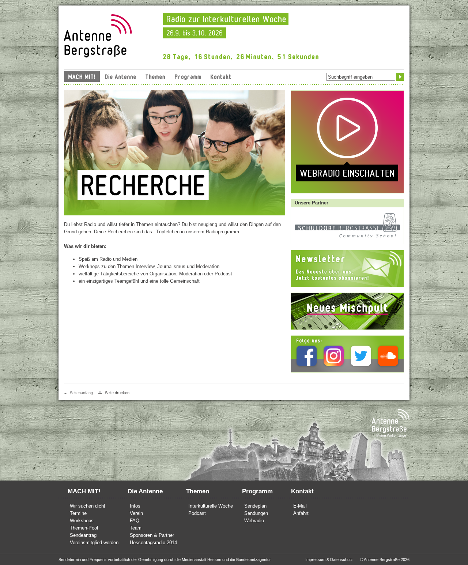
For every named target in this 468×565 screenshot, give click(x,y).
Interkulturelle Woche (210, 506)
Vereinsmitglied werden (94, 542)
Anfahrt (301, 513)
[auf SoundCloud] (388, 356)
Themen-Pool (84, 528)
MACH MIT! (82, 76)
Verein (136, 513)
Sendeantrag (83, 535)
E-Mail (300, 506)
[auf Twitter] (361, 356)
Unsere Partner (311, 203)
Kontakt (220, 76)
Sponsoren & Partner (152, 535)
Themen (155, 76)
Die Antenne (120, 76)
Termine (78, 513)
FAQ (134, 520)
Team (135, 528)
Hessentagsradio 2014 (153, 542)
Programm (187, 76)
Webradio (254, 520)
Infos (135, 506)
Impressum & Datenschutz (329, 559)
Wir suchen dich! (87, 506)
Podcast (197, 513)
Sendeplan (255, 506)
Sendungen (256, 513)
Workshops (82, 520)
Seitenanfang (81, 393)
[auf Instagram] (334, 356)
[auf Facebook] (307, 356)
